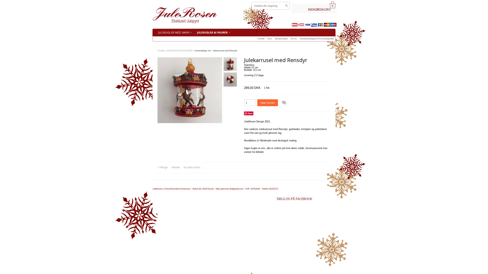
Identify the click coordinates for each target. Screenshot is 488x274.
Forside (261, 38)
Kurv (270, 38)
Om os (294, 38)
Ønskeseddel (281, 38)
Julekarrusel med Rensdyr (225, 50)
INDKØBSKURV (319, 9)
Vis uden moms (192, 167)
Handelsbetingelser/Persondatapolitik (317, 38)
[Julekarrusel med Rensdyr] (230, 64)
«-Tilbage (162, 167)
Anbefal (175, 167)
